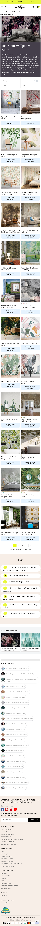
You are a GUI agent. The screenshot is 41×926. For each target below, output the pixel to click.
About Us (4, 873)
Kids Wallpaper (6, 836)
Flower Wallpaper (7, 829)
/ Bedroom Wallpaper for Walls (15, 12)
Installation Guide (7, 858)
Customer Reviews (7, 861)
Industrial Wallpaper (7, 834)
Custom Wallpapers (7, 841)
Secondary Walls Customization (11, 863)
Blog (2, 880)
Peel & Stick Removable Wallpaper (12, 839)
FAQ (2, 851)
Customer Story (6, 888)
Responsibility (5, 875)
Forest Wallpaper (6, 831)
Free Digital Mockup (7, 866)
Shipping (4, 895)
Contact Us (4, 878)
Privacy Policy (5, 903)
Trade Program (6, 883)
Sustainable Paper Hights (9, 885)
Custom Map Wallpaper (9, 844)
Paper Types (5, 853)
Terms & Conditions (7, 900)
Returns (3, 898)
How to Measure (6, 856)
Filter (4, 85)
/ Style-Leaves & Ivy (7, 14)
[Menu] (2, 7)
